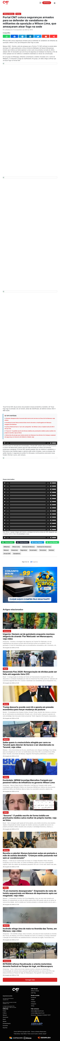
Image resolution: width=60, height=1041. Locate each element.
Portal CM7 (7, 553)
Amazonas (14, 550)
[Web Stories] (40, 3)
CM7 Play (33, 992)
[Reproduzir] (5, 443)
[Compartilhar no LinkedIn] (30, 36)
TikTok (32, 1006)
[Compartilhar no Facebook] (14, 36)
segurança (23, 550)
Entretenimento (7, 1023)
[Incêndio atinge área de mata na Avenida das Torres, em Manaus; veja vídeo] (30, 915)
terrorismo (43, 550)
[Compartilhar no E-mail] (45, 36)
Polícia (18, 14)
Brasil (5, 669)
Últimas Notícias (9, 14)
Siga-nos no (25, 562)
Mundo (6, 704)
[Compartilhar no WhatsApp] (6, 36)
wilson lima (16, 547)
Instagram (33, 1003)
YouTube (33, 1001)
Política (6, 777)
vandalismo (16, 553)
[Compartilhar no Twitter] (37, 36)
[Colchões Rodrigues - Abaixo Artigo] (30, 584)
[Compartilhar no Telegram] (22, 36)
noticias (51, 550)
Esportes (5, 1027)
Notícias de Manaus (28, 547)
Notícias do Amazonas (44, 547)
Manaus (6, 550)
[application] (30, 443)
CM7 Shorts (47, 2)
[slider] (54, 443)
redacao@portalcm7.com (37, 1011)
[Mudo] (51, 443)
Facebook (33, 997)
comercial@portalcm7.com (37, 1013)
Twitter (32, 999)
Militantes (7, 547)
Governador (33, 550)
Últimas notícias (35, 990)
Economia (5, 1025)
